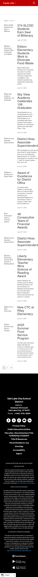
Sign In (19, 453)
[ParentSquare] (19, 556)
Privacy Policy (19, 426)
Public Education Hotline (19, 429)
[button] (9, 3)
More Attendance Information (26, 483)
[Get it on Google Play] (19, 561)
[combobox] (8, 575)
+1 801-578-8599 (22, 413)
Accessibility (19, 450)
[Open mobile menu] (34, 3)
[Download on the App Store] (19, 567)
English (7, 575)
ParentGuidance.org (19, 443)
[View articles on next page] (11, 367)
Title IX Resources (19, 439)
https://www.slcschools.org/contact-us (19, 550)
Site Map (19, 446)
